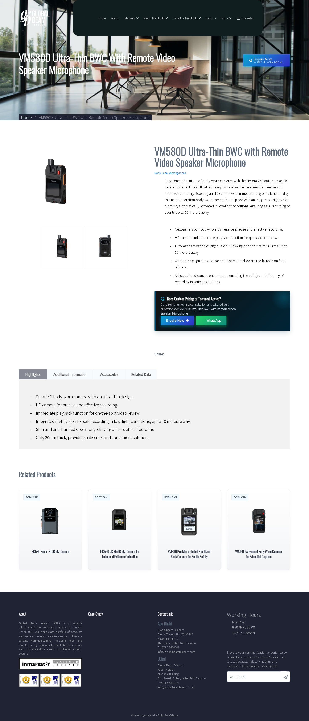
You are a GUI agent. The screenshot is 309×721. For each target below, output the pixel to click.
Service (211, 18)
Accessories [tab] (109, 374)
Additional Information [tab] (70, 374)
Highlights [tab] (33, 374)
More (224, 18)
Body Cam (160, 173)
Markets (130, 18)
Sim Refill (246, 18)
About (115, 18)
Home (102, 18)
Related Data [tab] (141, 374)
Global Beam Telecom (168, 715)
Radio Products (154, 18)
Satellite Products (185, 18)
